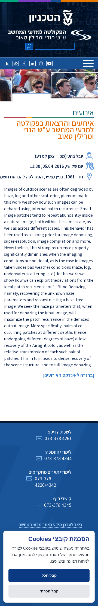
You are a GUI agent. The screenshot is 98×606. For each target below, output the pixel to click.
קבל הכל (49, 575)
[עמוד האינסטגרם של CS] (41, 64)
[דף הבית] (16, 64)
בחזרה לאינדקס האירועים (68, 375)
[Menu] (88, 63)
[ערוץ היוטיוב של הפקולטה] (49, 64)
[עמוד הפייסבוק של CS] (24, 64)
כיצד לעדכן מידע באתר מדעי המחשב (50, 524)
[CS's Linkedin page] (32, 64)
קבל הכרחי (49, 591)
